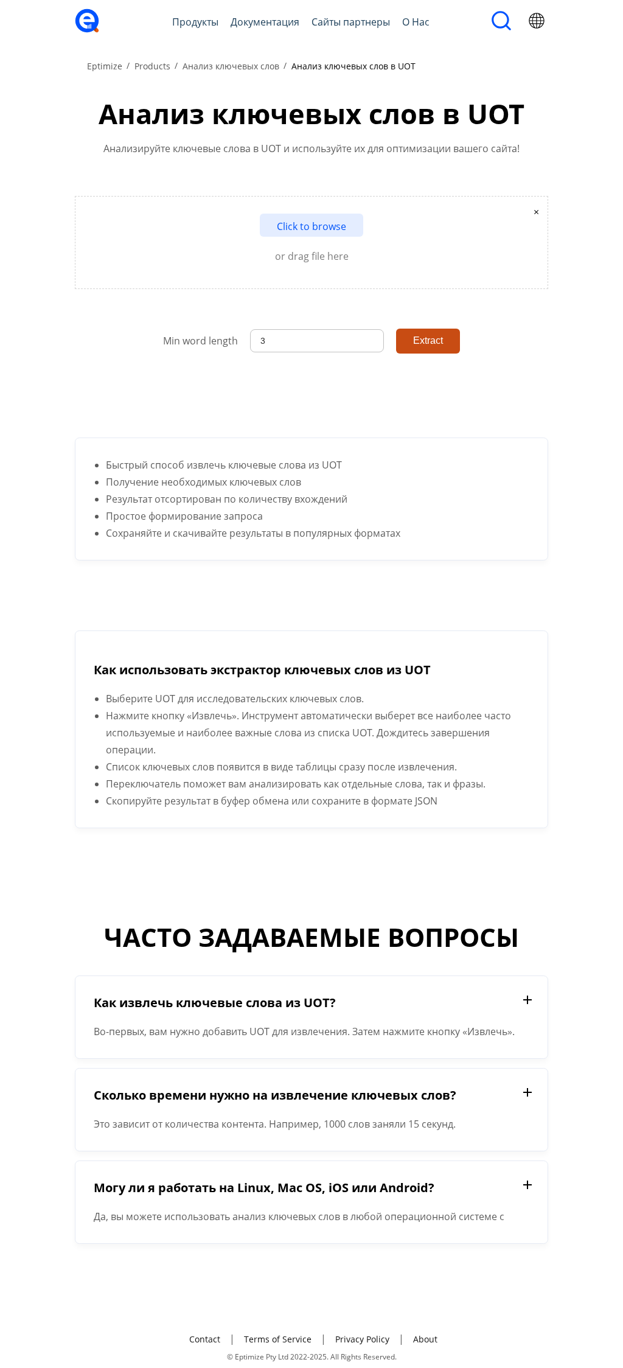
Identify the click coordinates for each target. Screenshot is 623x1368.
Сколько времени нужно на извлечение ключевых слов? (275, 1095)
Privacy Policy (362, 1339)
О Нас (416, 22)
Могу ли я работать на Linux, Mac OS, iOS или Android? (264, 1187)
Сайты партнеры (351, 22)
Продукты (195, 22)
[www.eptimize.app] (87, 29)
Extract (428, 340)
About (425, 1339)
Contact (204, 1339)
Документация (265, 22)
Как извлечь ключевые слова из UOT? (215, 1002)
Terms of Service (278, 1339)
